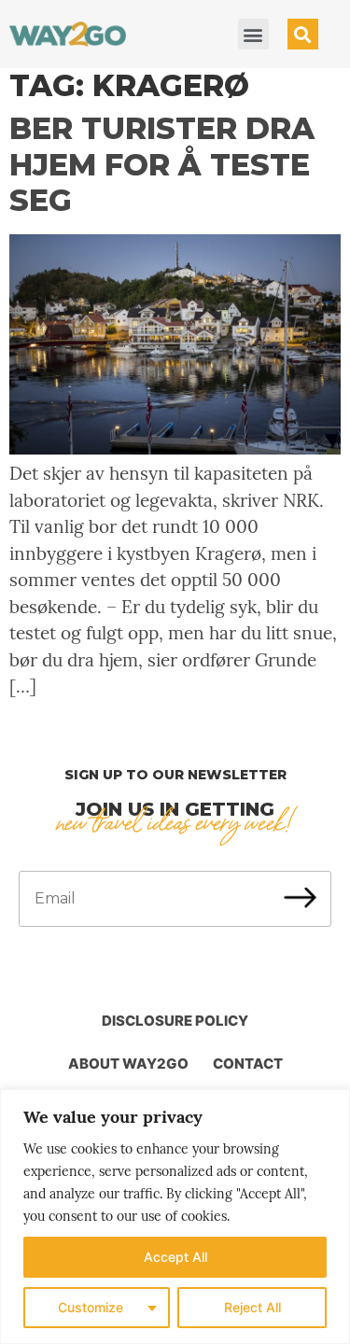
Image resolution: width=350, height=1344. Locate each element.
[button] (253, 34)
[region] (175, 1216)
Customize (90, 1307)
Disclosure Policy (175, 1020)
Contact (248, 1063)
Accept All (175, 1257)
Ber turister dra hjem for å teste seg (162, 164)
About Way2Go (128, 1063)
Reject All (252, 1307)
